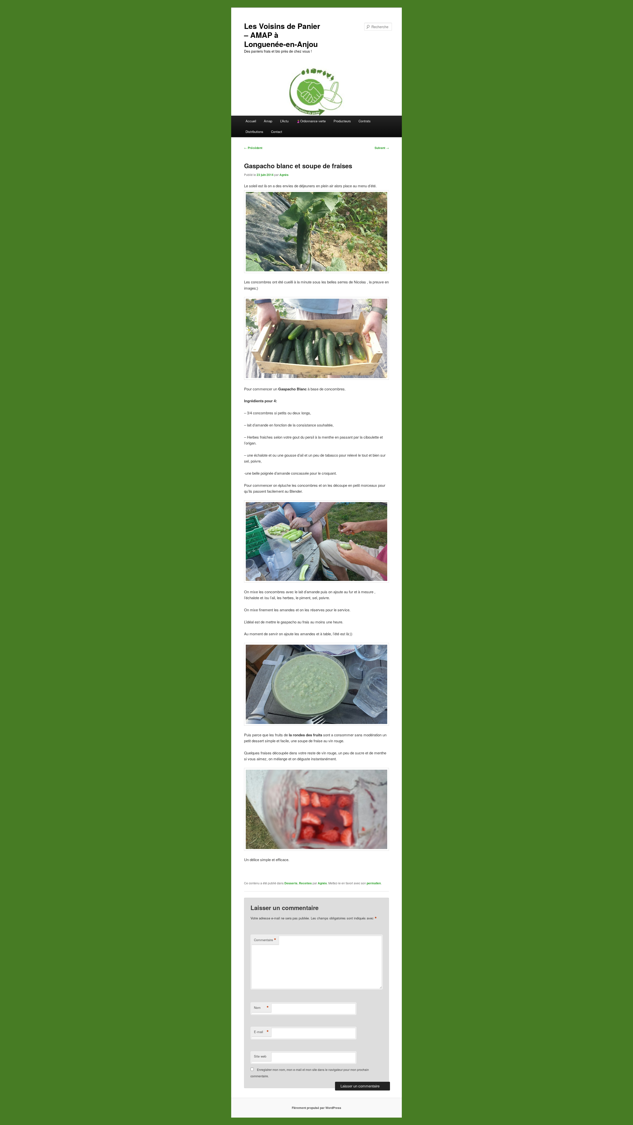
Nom (261, 1008)
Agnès (284, 174)
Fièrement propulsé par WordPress (316, 1107)
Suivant (382, 148)
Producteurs (342, 121)
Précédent (253, 148)
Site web (260, 1056)
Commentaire (265, 940)
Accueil (251, 121)
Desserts (290, 883)
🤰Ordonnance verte (311, 121)
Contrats (365, 121)
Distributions (254, 131)
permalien (374, 883)
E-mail (261, 1032)
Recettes (305, 883)
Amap (268, 121)
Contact (276, 131)
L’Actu (284, 121)
